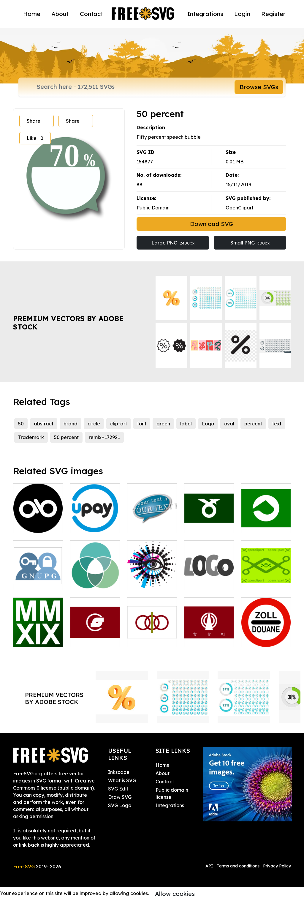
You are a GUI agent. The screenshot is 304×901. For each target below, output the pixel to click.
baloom (142, 525)
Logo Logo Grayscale (209, 578)
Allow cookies (175, 893)
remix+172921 (104, 437)
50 (21, 424)
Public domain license (172, 793)
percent (253, 424)
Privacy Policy (277, 866)
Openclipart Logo (266, 578)
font (141, 424)
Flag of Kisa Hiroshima (209, 635)
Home (31, 14)
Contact (91, 14)
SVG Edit (118, 789)
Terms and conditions (238, 866)
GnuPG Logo (34, 582)
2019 (25, 639)
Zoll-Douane (262, 639)
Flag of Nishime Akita (95, 635)
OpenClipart (240, 208)
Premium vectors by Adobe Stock (68, 322)
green (163, 424)
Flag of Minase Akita (209, 521)
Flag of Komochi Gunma (266, 518)
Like (35, 138)
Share (33, 121)
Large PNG (172, 243)
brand (70, 424)
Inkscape (118, 772)
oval (229, 424)
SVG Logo (119, 805)
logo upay (88, 525)
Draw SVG (120, 797)
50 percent (66, 437)
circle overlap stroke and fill (95, 578)
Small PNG (250, 243)
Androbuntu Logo (38, 521)
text (276, 424)
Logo (208, 424)
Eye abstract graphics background (152, 575)
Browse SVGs (259, 87)
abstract (43, 424)
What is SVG (122, 780)
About (60, 14)
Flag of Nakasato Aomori (152, 632)
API (209, 866)
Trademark (31, 437)
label (186, 424)
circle (94, 424)
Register (273, 14)
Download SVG (211, 224)
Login (242, 14)
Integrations (205, 14)
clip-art (118, 424)
